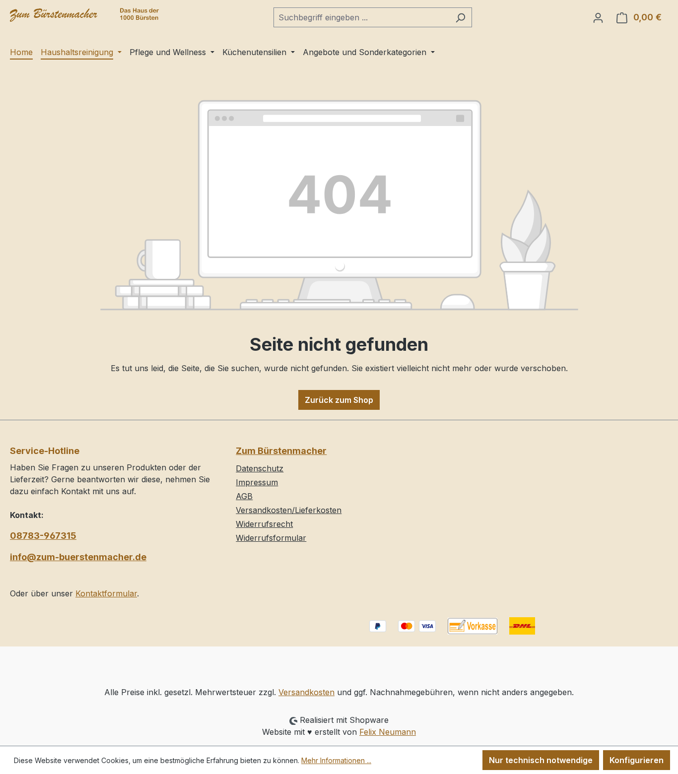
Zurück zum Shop (339, 400)
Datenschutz (259, 468)
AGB (244, 496)
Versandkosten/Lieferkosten (288, 510)
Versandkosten (306, 692)
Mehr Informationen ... (336, 760)
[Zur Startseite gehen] (84, 15)
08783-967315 (43, 535)
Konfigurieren (637, 760)
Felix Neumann (387, 732)
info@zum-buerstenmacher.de (78, 557)
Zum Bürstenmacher (281, 451)
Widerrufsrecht (264, 524)
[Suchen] (460, 17)
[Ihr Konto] (598, 17)
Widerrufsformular (271, 538)
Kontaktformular (106, 593)
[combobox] (361, 17)
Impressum (257, 482)
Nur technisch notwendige (541, 760)
